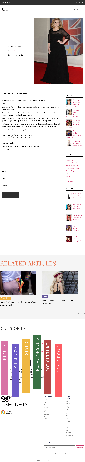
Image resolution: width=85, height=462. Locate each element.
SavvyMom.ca (69, 182)
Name (4, 171)
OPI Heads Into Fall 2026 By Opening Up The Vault (77, 239)
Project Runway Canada (72, 168)
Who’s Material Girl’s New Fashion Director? (57, 302)
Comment (5, 150)
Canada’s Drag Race (71, 171)
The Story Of (69, 160)
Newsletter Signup (6, 2)
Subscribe (80, 447)
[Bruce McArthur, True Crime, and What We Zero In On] (18, 283)
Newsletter (69, 176)
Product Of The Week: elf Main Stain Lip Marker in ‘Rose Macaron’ (77, 196)
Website (4, 185)
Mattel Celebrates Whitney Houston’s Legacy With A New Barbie (77, 228)
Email (4, 178)
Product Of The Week (72, 166)
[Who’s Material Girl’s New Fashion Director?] (60, 282)
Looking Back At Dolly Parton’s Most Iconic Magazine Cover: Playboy (77, 217)
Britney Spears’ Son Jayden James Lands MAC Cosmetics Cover (77, 207)
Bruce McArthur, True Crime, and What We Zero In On (18, 303)
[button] (6, 55)
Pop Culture (5, 298)
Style (45, 297)
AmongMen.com (70, 179)
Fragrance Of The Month (73, 163)
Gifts (67, 174)
